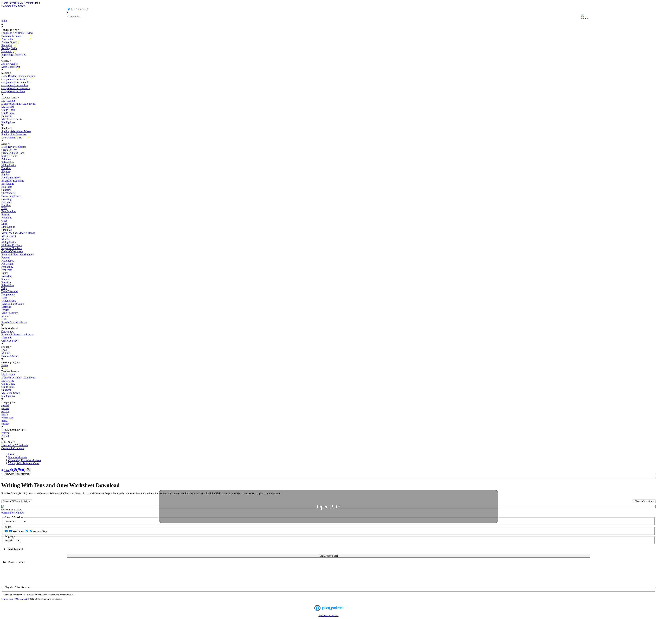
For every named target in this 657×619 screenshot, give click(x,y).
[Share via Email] (23, 470)
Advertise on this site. (329, 615)
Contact (23, 599)
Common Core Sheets (13, 5)
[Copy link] (28, 470)
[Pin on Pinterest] (16, 470)
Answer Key (40, 531)
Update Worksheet (328, 556)
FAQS (16, 599)
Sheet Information (644, 501)
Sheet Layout (15, 549)
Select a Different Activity (16, 501)
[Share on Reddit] (19, 470)
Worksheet (19, 531)
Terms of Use (7, 599)
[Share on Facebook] (12, 470)
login (4, 20)
